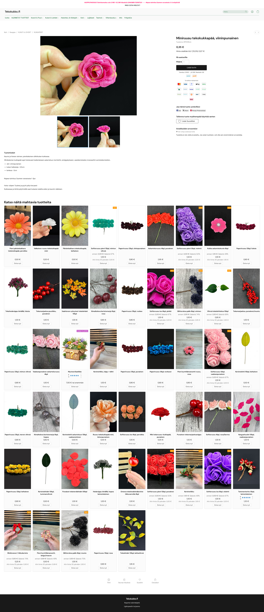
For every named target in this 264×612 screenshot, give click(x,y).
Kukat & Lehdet (51, 18)
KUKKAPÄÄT (38, 32)
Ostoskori (155, 583)
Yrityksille (128, 18)
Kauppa (12, 32)
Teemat (99, 18)
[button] (132, 5)
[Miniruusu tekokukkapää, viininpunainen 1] (104, 131)
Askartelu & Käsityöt (69, 18)
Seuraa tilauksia (124, 583)
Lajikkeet (90, 18)
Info (120, 18)
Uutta (7, 18)
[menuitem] (255, 32)
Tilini (109, 583)
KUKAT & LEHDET (24, 32)
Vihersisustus (111, 18)
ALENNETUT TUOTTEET (20, 18)
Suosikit (140, 583)
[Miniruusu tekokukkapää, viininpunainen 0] (72, 131)
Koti (82, 18)
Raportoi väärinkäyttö (132, 603)
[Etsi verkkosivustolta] (246, 11)
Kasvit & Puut (36, 18)
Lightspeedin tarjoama (132, 606)
